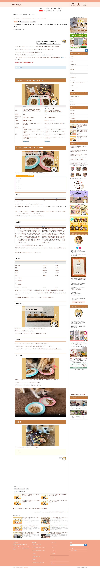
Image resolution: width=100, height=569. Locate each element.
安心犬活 (72, 90)
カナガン (72, 58)
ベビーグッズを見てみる (76, 289)
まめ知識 (53, 553)
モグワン (72, 56)
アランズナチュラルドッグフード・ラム (77, 82)
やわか (28, 21)
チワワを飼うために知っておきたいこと (39, 547)
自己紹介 (34, 553)
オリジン (72, 85)
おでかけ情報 (72, 118)
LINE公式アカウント (79, 302)
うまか (15, 21)
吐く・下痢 (72, 104)
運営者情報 (34, 559)
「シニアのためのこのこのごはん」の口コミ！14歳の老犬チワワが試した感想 (31, 508)
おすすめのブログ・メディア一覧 (38, 562)
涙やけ (71, 99)
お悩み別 (53, 550)
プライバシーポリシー (36, 556)
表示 (21, 67)
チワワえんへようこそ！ (37, 544)
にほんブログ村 (78, 344)
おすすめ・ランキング (74, 96)
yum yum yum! (73, 74)
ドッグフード (41, 8)
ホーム (14, 567)
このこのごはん (73, 64)
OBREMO (72, 69)
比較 (19, 21)
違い (35, 21)
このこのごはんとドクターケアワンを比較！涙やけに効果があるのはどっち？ (50, 511)
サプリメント (53, 8)
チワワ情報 (72, 115)
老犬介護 (59, 8)
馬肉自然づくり (73, 77)
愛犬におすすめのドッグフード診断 (39, 550)
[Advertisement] (40, 36)
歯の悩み (47, 8)
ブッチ (71, 66)
